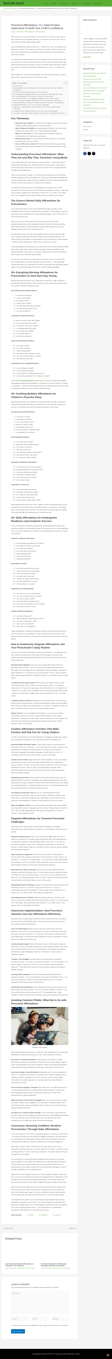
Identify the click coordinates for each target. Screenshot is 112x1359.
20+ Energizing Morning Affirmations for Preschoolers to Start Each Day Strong (37, 94)
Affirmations (29, 32)
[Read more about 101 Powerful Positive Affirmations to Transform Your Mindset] (22, 1252)
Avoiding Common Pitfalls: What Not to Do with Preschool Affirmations (36, 111)
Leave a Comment (17, 32)
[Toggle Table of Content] (64, 83)
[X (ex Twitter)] (93, 153)
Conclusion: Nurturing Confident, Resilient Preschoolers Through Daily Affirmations (39, 113)
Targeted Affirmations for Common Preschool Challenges (31, 105)
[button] (106, 3)
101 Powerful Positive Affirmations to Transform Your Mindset (19, 1265)
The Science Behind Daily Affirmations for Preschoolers (30, 92)
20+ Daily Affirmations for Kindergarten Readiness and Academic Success (36, 98)
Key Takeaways (17, 86)
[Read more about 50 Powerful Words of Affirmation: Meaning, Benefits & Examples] (57, 1252)
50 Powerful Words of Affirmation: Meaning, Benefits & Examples (54, 1265)
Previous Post (7, 1228)
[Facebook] (85, 153)
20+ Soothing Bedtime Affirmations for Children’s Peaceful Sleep (33, 96)
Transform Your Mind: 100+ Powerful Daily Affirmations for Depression (93, 82)
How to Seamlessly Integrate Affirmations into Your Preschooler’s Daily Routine (37, 100)
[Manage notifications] (107, 1355)
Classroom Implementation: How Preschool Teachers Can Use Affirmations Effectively (37, 108)
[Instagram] (89, 153)
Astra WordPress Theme (71, 1354)
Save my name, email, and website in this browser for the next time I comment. (41, 1325)
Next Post (73, 1228)
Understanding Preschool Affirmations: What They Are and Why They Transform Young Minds (38, 89)
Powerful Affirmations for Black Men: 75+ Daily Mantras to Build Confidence (93, 102)
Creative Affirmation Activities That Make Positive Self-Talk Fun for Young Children (38, 102)
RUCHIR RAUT (14, 3)
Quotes (85, 129)
